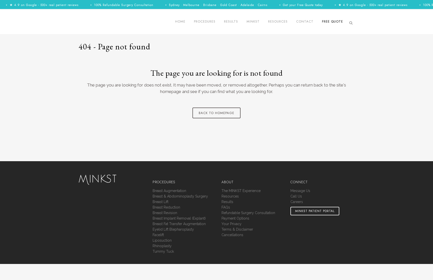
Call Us (296, 196)
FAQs (226, 207)
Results (227, 202)
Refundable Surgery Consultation (248, 213)
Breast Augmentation (169, 191)
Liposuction (162, 240)
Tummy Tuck (163, 251)
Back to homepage (216, 113)
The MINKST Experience (241, 191)
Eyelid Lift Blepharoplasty (173, 229)
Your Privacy (232, 224)
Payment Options (235, 218)
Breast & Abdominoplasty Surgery (180, 196)
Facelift (158, 235)
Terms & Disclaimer (237, 229)
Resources (230, 196)
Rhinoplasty (162, 246)
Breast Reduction (166, 207)
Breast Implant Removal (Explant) (179, 218)
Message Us (300, 191)
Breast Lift (160, 202)
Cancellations (232, 235)
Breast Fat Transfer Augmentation (179, 224)
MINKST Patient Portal (315, 211)
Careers (296, 202)
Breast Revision (165, 213)
